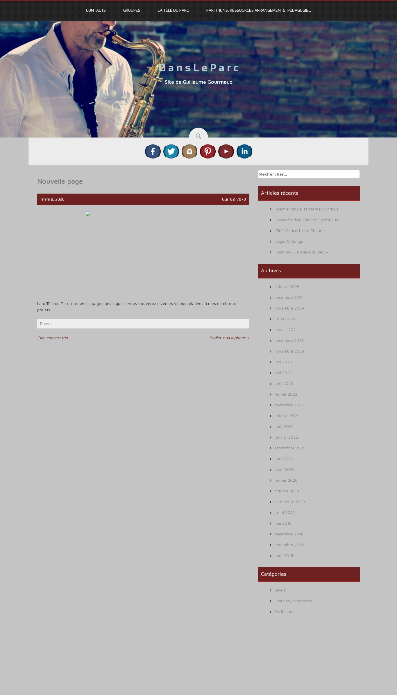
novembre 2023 (289, 351)
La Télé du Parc (173, 10)
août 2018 (283, 555)
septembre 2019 (289, 501)
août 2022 (284, 426)
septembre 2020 (289, 447)
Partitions (283, 611)
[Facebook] (153, 151)
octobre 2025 (286, 286)
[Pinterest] (208, 151)
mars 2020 (284, 469)
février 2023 (285, 394)
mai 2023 (283, 372)
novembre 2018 (289, 544)
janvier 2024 (286, 329)
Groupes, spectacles (293, 600)
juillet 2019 (284, 512)
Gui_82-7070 (234, 199)
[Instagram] (189, 151)
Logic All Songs (289, 241)
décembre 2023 (289, 340)
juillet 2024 (284, 318)
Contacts (96, 10)
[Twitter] (171, 151)
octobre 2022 (286, 415)
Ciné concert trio (52, 337)
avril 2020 (283, 458)
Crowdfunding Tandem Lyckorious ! (308, 219)
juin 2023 (283, 361)
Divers (46, 323)
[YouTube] (226, 151)
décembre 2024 (289, 297)
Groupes (131, 10)
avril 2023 (283, 383)
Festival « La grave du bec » (302, 251)
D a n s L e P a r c (198, 67)
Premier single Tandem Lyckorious (307, 208)
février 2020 (286, 480)
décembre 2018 (288, 533)
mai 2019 (283, 523)
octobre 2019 (286, 490)
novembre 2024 (289, 307)
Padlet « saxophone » (229, 337)
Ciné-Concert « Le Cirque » (301, 230)
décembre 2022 (289, 404)
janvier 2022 (286, 437)
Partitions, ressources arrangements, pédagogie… (258, 10)
